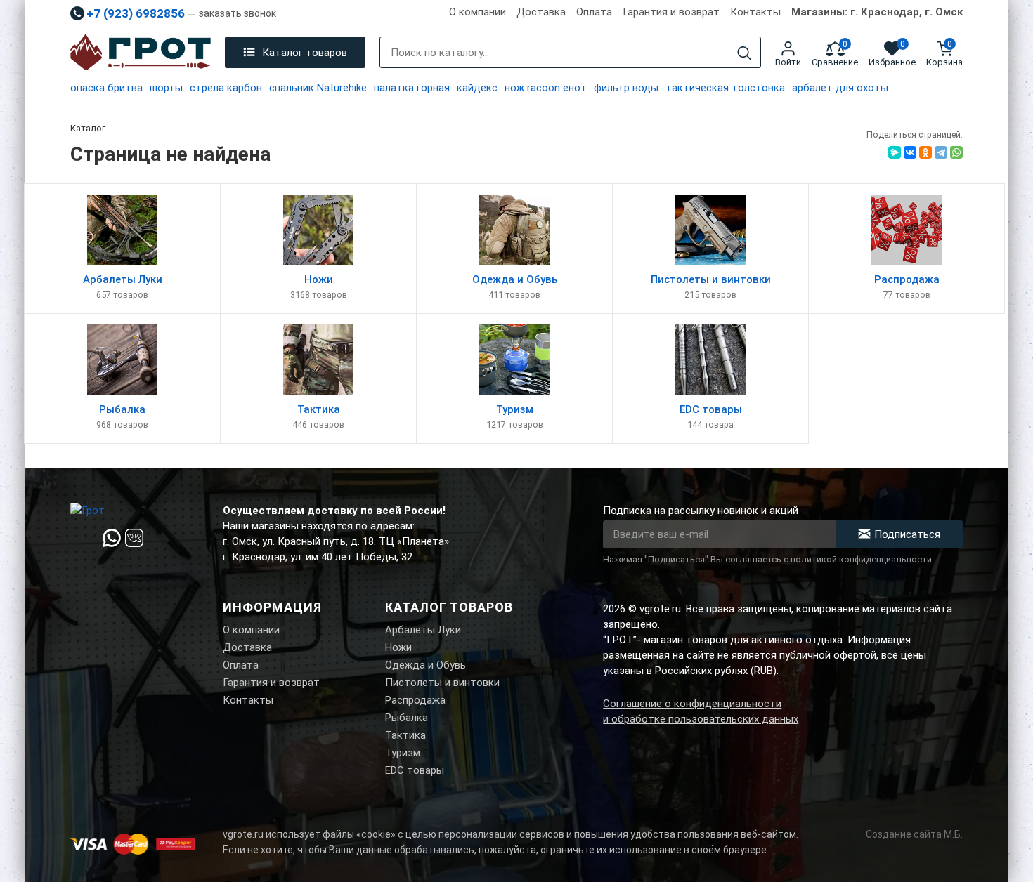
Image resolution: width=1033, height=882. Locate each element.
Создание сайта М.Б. (914, 834)
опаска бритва (106, 87)
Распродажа (415, 700)
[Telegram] (941, 152)
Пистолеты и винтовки (442, 682)
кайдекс (477, 87)
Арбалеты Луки (423, 630)
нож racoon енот (546, 87)
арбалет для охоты (840, 87)
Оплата (594, 12)
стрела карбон (226, 87)
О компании (477, 12)
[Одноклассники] (925, 152)
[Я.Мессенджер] (894, 152)
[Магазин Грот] (140, 52)
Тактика (405, 735)
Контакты (755, 12)
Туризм (402, 752)
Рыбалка (406, 717)
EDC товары (414, 770)
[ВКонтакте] (910, 152)
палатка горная (412, 87)
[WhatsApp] (956, 152)
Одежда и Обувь (425, 665)
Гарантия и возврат (671, 12)
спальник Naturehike (318, 87)
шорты (166, 87)
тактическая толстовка (725, 87)
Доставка (541, 12)
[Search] (744, 53)
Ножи (398, 647)
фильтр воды (626, 87)
